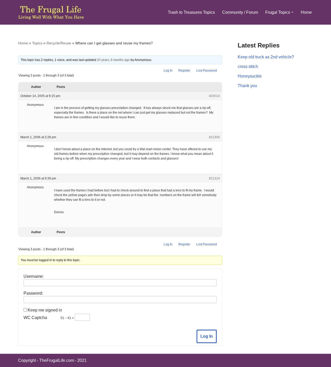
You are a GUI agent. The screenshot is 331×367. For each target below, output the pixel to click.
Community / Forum (240, 12)
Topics (37, 43)
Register (184, 70)
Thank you (247, 86)
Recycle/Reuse (59, 43)
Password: (33, 293)
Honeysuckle (250, 76)
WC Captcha (35, 317)
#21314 (214, 178)
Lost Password (206, 70)
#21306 (214, 137)
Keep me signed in (45, 310)
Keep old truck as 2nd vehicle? (266, 57)
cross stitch (248, 66)
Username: (34, 276)
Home (306, 12)
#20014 (214, 96)
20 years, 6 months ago (113, 60)
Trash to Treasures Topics (191, 12)
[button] (292, 12)
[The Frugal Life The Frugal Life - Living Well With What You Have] (51, 12)
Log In (168, 70)
